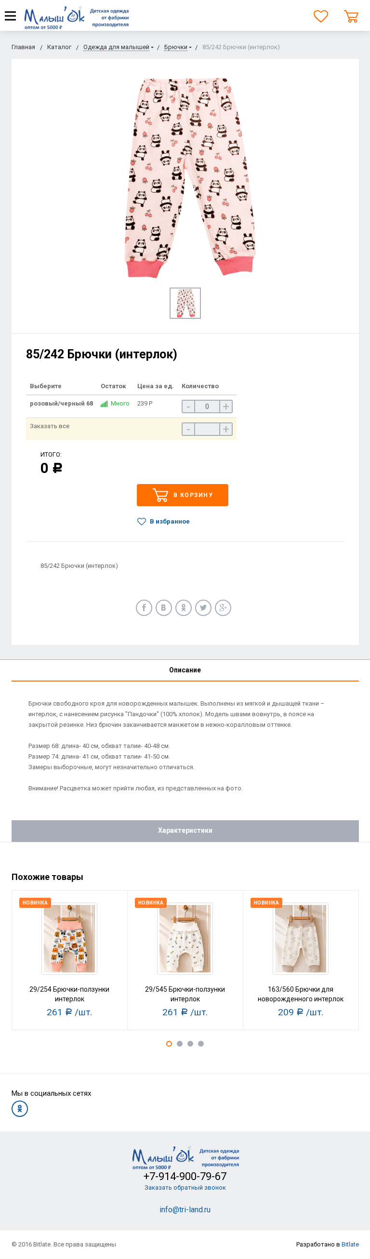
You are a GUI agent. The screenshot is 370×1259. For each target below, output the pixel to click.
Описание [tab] (185, 670)
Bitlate (350, 1244)
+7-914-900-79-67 (185, 1176)
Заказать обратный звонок (185, 1187)
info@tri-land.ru (185, 1209)
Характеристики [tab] (185, 830)
